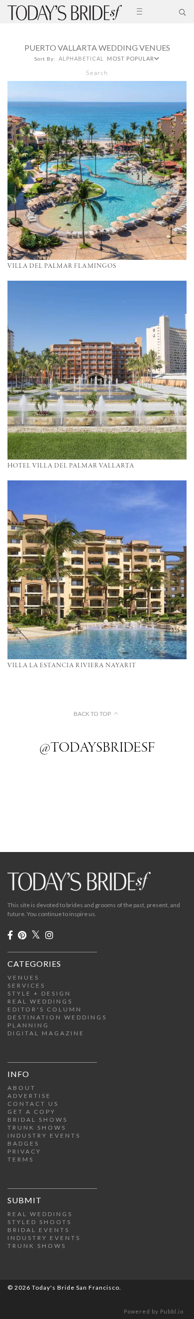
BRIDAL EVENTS (38, 1230)
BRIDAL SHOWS (37, 1119)
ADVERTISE (29, 1095)
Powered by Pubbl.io (154, 1311)
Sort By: (45, 58)
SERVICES (26, 985)
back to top (92, 714)
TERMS (20, 1159)
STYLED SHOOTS (39, 1222)
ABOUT (21, 1087)
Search (97, 73)
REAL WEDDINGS (40, 1001)
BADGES (23, 1143)
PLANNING (28, 1025)
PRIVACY (24, 1151)
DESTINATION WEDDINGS (57, 1017)
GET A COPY (31, 1111)
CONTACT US (33, 1103)
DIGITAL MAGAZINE (46, 1033)
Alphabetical (81, 58)
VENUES (23, 977)
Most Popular (130, 58)
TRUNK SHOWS (36, 1127)
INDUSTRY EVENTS (44, 1135)
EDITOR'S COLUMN (44, 1009)
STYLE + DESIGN (39, 993)
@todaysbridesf (97, 748)
